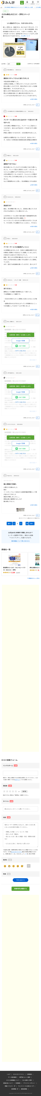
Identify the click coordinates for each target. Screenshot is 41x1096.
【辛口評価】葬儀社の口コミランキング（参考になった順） (19, 7)
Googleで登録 (20, 341)
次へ (31, 523)
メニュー (38, 4)
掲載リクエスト (9, 1086)
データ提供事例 (12, 1077)
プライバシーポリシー (29, 1083)
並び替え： (4, 63)
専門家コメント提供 (24, 1077)
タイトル (8, 801)
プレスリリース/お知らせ (25, 1086)
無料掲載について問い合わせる (20, 541)
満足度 (7, 786)
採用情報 (13, 1089)
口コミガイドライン (16, 852)
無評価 (24, 791)
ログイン (17, 779)
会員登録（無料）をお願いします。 (20, 335)
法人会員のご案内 (27, 1080)
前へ (9, 523)
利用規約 (18, 1083)
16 (27, 523)
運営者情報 (24, 1089)
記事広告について (8, 1083)
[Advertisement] (20, 668)
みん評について (25, 36)
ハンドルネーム (8, 765)
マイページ (27, 4)
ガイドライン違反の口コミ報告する (30, 518)
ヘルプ (8, 1074)
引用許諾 (29, 1074)
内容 (6, 817)
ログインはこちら (20, 350)
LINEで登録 (21, 346)
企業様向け (32, 4)
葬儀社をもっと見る (34, 578)
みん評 (8, 3)
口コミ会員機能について (13, 1080)
